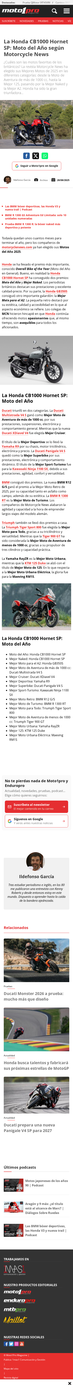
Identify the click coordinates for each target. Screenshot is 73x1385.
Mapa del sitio (11, 1368)
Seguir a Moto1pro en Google (39, 166)
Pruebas (43, 21)
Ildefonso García (36, 876)
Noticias (58, 21)
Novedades (27, 21)
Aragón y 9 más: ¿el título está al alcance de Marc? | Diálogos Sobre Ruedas (44, 1208)
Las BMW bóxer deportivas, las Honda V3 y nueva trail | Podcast (46, 1230)
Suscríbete (8, 21)
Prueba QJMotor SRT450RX (36, 2)
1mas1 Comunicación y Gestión (28, 1359)
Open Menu (66, 11)
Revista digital (11, 1377)
